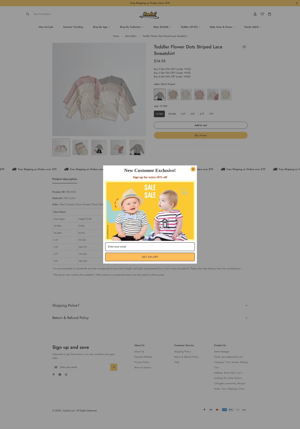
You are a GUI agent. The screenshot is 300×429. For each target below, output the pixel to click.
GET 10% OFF (150, 257)
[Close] (193, 169)
